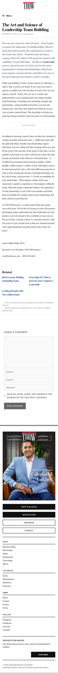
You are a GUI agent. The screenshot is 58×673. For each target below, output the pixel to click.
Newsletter (29, 514)
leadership (49, 61)
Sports (5, 564)
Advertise (29, 522)
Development (8, 579)
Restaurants (8, 557)
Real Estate (8, 550)
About (5, 598)
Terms (5, 608)
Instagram (7, 620)
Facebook (7, 623)
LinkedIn (6, 630)
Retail (5, 554)
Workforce (7, 582)
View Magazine (29, 506)
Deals (5, 576)
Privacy (6, 604)
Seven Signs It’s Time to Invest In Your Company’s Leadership (41, 281)
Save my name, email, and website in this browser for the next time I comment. (29, 396)
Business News (9, 547)
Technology (7, 560)
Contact (29, 530)
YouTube (6, 626)
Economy (7, 586)
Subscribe (43, 654)
